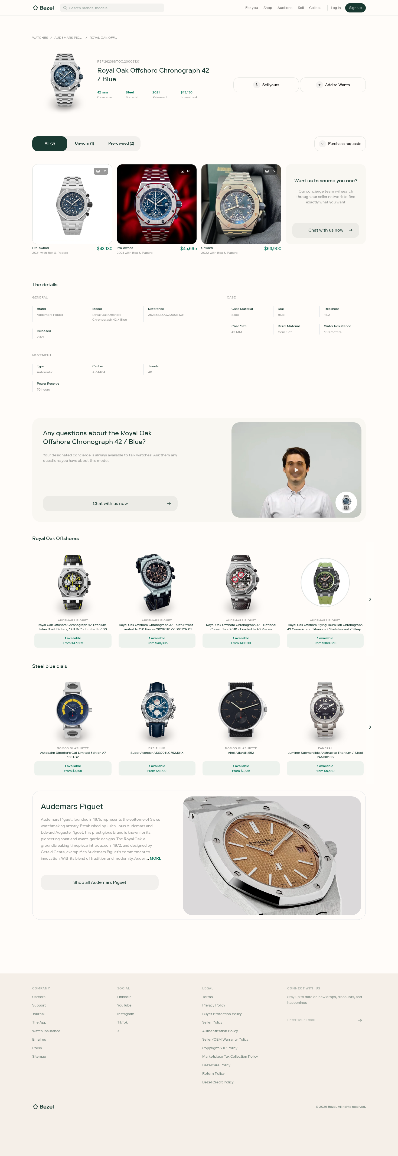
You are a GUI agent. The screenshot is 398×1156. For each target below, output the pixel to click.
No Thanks (170, 616)
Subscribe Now (170, 602)
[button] (170, 550)
